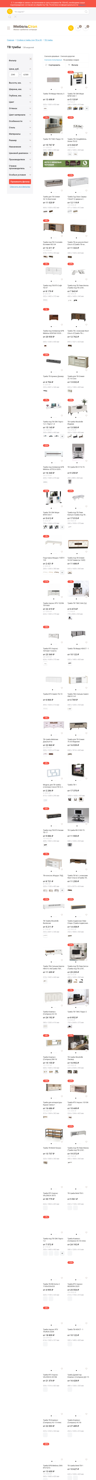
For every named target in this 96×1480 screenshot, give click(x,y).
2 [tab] (52, 89)
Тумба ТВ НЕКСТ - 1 (75, 1329)
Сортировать (54, 65)
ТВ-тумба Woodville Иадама (75, 423)
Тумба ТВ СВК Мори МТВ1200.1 (76, 95)
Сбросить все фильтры (20, 186)
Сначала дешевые (51, 56)
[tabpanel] (53, 79)
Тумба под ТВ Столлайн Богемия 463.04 (52, 243)
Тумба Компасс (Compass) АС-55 (50, 1013)
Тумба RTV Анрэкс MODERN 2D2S (75, 1285)
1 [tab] (51, 89)
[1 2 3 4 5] (53, 80)
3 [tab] (53, 89)
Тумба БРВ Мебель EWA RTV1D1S (52, 1466)
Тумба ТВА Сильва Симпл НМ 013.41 (78, 695)
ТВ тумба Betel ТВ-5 (75, 1193)
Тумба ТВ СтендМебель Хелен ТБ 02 (77, 140)
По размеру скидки (71, 60)
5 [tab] (56, 89)
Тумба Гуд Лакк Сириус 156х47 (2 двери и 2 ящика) (77, 198)
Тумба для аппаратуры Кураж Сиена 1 (52, 1103)
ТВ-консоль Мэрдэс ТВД (53, 875)
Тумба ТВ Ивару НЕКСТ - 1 (78, 648)
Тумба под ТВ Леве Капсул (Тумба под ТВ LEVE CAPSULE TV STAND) (78, 513)
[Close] (31, 59)
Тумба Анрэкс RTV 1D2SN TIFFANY (53, 604)
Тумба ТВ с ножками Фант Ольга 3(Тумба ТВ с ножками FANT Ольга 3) (78, 332)
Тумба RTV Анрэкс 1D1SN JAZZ (78, 1103)
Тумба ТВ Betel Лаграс (52, 1148)
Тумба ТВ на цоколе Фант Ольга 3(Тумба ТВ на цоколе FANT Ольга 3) (78, 243)
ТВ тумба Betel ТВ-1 (75, 1465)
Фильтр (75, 65)
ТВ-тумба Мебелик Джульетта (50, 740)
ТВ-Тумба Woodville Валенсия (50, 922)
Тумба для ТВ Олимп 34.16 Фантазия (51, 198)
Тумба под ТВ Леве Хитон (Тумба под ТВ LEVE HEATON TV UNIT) (78, 967)
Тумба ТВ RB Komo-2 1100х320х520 (51, 1285)
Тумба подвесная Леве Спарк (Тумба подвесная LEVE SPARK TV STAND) (78, 922)
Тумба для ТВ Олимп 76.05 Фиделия (76, 740)
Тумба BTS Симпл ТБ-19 (52, 694)
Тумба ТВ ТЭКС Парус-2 (77, 1012)
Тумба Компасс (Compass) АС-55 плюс (77, 1239)
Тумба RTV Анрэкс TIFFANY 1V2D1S (50, 649)
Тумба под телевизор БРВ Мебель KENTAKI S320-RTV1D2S (53, 332)
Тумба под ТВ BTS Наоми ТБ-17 (53, 831)
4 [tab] (79, 89)
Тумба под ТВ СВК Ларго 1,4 (53, 1239)
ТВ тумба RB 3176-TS (76, 467)
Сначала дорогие (67, 56)
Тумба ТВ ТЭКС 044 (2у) (77, 603)
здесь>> (82, 5)
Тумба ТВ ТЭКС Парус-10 (53, 139)
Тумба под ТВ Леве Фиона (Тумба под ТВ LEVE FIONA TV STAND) (78, 1149)
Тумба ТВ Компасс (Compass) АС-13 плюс (52, 1421)
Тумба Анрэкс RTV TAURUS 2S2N (50, 1330)
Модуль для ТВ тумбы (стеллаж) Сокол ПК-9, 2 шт (53, 786)
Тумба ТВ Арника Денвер (53, 376)
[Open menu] (8, 28)
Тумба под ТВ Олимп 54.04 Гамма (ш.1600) (76, 559)
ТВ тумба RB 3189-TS (76, 830)
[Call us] (9, 11)
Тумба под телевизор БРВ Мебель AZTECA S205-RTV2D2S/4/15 (53, 468)
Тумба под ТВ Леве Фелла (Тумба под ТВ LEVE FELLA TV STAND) (78, 286)
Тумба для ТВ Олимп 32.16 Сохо (76, 377)
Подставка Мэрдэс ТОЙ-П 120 (53, 559)
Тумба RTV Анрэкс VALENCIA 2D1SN (50, 1376)
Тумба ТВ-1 (72, 785)
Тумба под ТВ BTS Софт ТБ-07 (52, 286)
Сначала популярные (53, 60)
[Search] (9, 17)
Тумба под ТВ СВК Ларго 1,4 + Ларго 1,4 (53, 423)
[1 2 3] (78, 362)
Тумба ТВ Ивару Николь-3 (53, 94)
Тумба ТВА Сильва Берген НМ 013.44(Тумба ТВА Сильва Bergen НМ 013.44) (53, 967)
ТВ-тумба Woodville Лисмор (75, 1058)
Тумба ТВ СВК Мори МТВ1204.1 (51, 513)
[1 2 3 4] (78, 228)
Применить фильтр (20, 181)
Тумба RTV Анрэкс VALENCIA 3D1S (50, 1194)
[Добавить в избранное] (62, 87)
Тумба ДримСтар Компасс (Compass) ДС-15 (78, 1376)
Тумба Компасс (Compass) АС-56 (74, 1421)
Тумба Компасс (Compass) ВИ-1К (50, 1058)
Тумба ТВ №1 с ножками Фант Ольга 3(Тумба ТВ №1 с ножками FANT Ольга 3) (78, 876)
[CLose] (15, 16)
